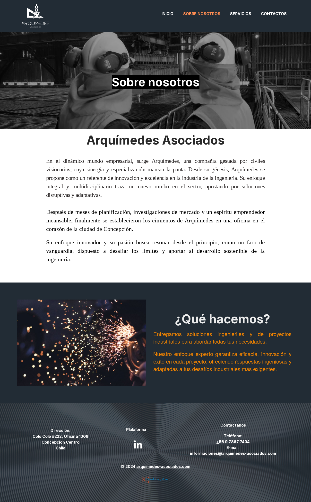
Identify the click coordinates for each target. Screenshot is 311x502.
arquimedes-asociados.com (163, 466)
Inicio (167, 13)
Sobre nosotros (201, 13)
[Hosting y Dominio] (155, 479)
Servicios (240, 13)
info (194, 453)
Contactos (274, 13)
